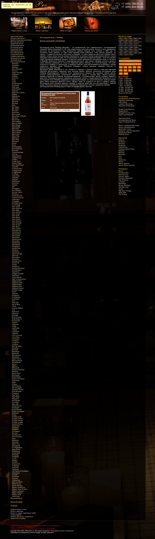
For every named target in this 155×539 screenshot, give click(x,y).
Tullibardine (16, 480)
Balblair (14, 94)
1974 (131, 44)
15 (130, 67)
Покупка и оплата (101, 13)
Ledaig (14, 330)
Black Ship (15, 136)
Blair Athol (15, 139)
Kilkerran (15, 313)
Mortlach (15, 371)
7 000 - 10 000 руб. (126, 86)
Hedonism (15, 275)
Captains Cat (16, 158)
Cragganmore (17, 170)
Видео (91, 13)
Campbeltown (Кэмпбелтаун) (129, 98)
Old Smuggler (17, 388)
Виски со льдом (66, 31)
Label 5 (14, 322)
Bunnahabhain (17, 149)
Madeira (121, 151)
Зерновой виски (124, 118)
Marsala (121, 153)
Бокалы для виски (91, 31)
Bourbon (122, 143)
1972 (121, 44)
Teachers (15, 467)
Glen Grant (16, 214)
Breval (14, 143)
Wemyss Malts (17, 482)
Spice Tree (16, 444)
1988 (130, 49)
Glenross (15, 255)
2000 (140, 53)
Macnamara (16, 355)
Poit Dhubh (16, 400)
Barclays (15, 103)
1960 (135, 38)
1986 (120, 49)
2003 (126, 55)
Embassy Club (17, 196)
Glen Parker (16, 219)
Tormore (15, 478)
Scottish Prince (17, 424)
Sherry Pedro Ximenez (127, 165)
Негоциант (123, 169)
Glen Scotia (16, 225)
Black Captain (17, 130)
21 (125, 70)
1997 (125, 53)
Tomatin (15, 475)
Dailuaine (15, 178)
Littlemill (15, 333)
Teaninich (15, 469)
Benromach (16, 114)
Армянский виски (17, 36)
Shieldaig (15, 428)
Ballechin (15, 98)
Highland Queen (18, 288)
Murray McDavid (124, 185)
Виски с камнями (42, 31)
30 (134, 70)
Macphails (15, 357)
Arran (14, 80)
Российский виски (17, 53)
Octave (14, 384)
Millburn (15, 366)
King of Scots (16, 317)
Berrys (121, 171)
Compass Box (17, 168)
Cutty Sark (15, 176)
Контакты (113, 13)
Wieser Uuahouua (18, 487)
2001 (121, 55)
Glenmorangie (17, 254)
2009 (131, 55)
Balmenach (16, 100)
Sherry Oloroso (124, 163)
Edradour (15, 194)
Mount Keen (16, 373)
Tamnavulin (16, 464)
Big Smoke (16, 120)
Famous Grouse (18, 197)
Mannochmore (17, 360)
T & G (14, 458)
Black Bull (15, 129)
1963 (121, 40)
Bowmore (15, 141)
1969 (130, 42)
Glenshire (15, 259)
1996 (120, 53)
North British (16, 377)
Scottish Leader (17, 422)
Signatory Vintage (125, 191)
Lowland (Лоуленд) (126, 104)
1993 (131, 51)
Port (120, 156)
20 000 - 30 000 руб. (126, 89)
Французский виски (18, 58)
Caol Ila (14, 154)
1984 (131, 47)
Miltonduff (15, 368)
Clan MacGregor (18, 165)
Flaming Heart (17, 203)
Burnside (15, 150)
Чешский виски (16, 60)
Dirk (13, 187)
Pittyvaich (15, 399)
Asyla (14, 82)
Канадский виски (17, 49)
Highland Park (17, 286)
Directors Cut (123, 174)
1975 (136, 44)
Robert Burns (16, 406)
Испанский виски (17, 47)
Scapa (14, 415)
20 (121, 70)
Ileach (14, 292)
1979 (135, 46)
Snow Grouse (17, 437)
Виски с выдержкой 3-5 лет (129, 61)
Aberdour (15, 63)
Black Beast (16, 125)
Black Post (15, 134)
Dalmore (15, 179)
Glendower (16, 237)
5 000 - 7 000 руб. (125, 84)
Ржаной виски (124, 134)
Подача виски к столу (19, 31)
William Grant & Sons (19, 489)
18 (139, 67)
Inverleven (15, 299)
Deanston (15, 183)
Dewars (14, 185)
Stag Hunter (16, 449)
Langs (14, 326)
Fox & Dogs (16, 205)
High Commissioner (19, 279)
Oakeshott (15, 380)
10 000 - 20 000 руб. (126, 87)
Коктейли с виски (23, 13)
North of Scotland (18, 379)
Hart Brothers (17, 270)
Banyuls (121, 140)
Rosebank (15, 408)
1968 (125, 42)
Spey (14, 438)
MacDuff (15, 350)
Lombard (15, 341)
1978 (130, 46)
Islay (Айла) (123, 102)
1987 (125, 49)
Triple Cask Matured (126, 115)
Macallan (15, 348)
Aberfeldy (15, 65)
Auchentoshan (17, 83)
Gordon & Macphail (125, 178)
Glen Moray (16, 217)
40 (139, 70)
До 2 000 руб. (124, 77)
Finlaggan (15, 201)
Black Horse (16, 132)
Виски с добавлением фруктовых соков (127, 128)
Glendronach (16, 239)
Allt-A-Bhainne (17, 69)
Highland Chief (17, 283)
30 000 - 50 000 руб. (126, 91)
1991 (121, 51)
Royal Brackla (17, 409)
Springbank (16, 446)
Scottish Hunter (17, 420)
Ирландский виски (17, 45)
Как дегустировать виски (79, 13)
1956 (130, 38)
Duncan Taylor (17, 192)
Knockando (16, 321)
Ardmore (15, 78)
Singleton (15, 429)
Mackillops (15, 351)
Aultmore (15, 91)
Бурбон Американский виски (21, 40)
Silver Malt (122, 192)
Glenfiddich (16, 245)
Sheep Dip (15, 426)
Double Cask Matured (126, 109)
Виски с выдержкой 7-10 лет (129, 64)
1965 (131, 40)
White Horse (16, 484)
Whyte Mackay (17, 485)
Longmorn (15, 342)
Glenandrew (16, 234)
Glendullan (16, 241)
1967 (120, 42)
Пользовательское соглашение (62, 531)
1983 (126, 47)
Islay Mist (15, 303)
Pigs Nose (15, 395)
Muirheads (16, 375)
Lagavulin (15, 324)
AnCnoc (15, 71)
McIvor (14, 364)
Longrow (15, 344)
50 (121, 73)
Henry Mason (17, 277)
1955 (125, 38)
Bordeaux (122, 142)
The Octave (123, 194)
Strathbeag (16, 451)
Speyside (15, 442)
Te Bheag (15, 466)
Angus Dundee (17, 72)
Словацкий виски (17, 54)
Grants (14, 264)
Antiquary (15, 74)
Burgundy (122, 145)
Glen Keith (15, 216)
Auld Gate (15, 87)
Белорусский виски (18, 38)
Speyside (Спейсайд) (126, 106)
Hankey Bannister (18, 268)
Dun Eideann (16, 190)
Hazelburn (15, 272)
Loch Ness (16, 337)
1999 (135, 53)
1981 (140, 46)
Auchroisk (15, 85)
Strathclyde (16, 453)
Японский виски (16, 498)
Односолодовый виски (127, 122)
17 (134, 67)
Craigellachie (16, 172)
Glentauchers (17, 261)
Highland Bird (17, 281)
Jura (13, 310)
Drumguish (16, 188)
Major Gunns (16, 359)
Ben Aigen (15, 107)
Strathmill (15, 456)
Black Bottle (16, 127)
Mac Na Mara (17, 346)
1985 (136, 47)
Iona (13, 301)
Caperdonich (16, 156)
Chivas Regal (16, 163)
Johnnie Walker (17, 308)
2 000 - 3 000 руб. (125, 78)
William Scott (16, 495)
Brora (14, 145)
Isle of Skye (16, 304)
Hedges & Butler (18, 274)
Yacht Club (16, 496)
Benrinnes (15, 112)
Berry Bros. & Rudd (19, 116)
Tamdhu (15, 462)
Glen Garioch (16, 212)
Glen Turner (16, 228)
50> (125, 73)
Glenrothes (16, 257)
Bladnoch (15, 138)
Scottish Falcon (17, 418)
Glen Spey (15, 226)
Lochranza (16, 339)
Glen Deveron (17, 208)
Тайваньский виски (18, 56)
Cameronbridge (17, 152)
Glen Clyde (16, 207)
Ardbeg (14, 76)
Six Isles (15, 433)
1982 (121, 47)
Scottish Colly (17, 417)
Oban (14, 382)
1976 (120, 46)
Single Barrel (123, 111)
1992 (126, 51)
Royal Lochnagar (18, 411)
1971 (140, 42)
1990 (140, 49)
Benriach (15, 111)
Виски (13, 13)
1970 (135, 42)
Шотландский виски (18, 62)
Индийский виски (17, 43)
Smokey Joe (16, 435)
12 (121, 67)
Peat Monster (17, 391)
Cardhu (14, 159)
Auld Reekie (16, 89)
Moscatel (122, 154)
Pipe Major (16, 397)
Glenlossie (15, 252)
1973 (126, 44)
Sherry (121, 162)
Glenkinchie (16, 248)
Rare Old (15, 404)
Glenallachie (16, 230)
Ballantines (16, 96)
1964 (126, 40)
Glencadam (16, 235)
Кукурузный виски (125, 132)
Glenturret (15, 263)
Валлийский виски (17, 42)
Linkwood (15, 332)
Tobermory (16, 473)
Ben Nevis (15, 109)
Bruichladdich (17, 147)
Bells (13, 105)
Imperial (15, 293)
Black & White (17, 123)
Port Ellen (15, 402)
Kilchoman (15, 312)
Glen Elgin (15, 210)
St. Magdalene (17, 447)
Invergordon (16, 297)
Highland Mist (17, 284)
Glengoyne (16, 246)
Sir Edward (16, 431)
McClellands (16, 362)
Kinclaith (15, 315)
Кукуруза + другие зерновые (129, 131)
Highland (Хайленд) (126, 100)
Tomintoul (15, 476)
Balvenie (15, 101)
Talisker (14, 460)
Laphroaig (15, 328)
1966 (136, 40)
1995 (136, 51)
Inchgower (15, 295)
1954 (120, 38)
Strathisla (15, 455)
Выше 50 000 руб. (125, 93)
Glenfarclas (16, 243)
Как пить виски (36, 13)
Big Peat (15, 118)
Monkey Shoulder (18, 370)
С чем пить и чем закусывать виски (56, 13)
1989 (135, 49)
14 (125, 67)
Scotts (121, 189)
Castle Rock (16, 161)
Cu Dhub (15, 174)
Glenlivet (15, 250)
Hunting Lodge (17, 290)
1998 (130, 53)
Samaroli (15, 413)
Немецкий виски (17, 51)
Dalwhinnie (16, 181)
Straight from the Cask (127, 113)
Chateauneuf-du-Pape (127, 149)
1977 (125, 46)
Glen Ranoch (16, 221)
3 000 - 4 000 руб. (125, 80)
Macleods (15, 353)
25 (130, 70)
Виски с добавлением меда (129, 125)
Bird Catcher (16, 121)
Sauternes (122, 160)
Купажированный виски (127, 120)
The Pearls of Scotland (20, 471)
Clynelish (15, 167)
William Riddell (17, 493)
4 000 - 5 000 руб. (125, 82)
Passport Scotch (18, 389)
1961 (140, 38)
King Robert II (17, 319)
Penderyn (15, 393)
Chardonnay (123, 147)
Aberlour (15, 67)
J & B (14, 306)
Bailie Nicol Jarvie (18, 92)
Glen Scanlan (17, 223)
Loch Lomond (17, 335)
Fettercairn (16, 199)
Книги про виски (16, 502)
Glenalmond (16, 232)
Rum (120, 158)
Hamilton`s (16, 266)
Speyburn (15, 440)
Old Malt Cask (124, 187)
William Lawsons (18, 491)
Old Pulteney (16, 386)
